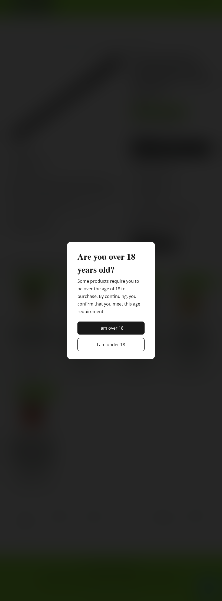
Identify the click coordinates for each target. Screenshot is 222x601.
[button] (111, 328)
